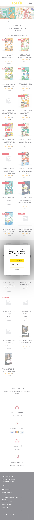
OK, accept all (17, 260)
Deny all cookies (17, 265)
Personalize (17, 269)
